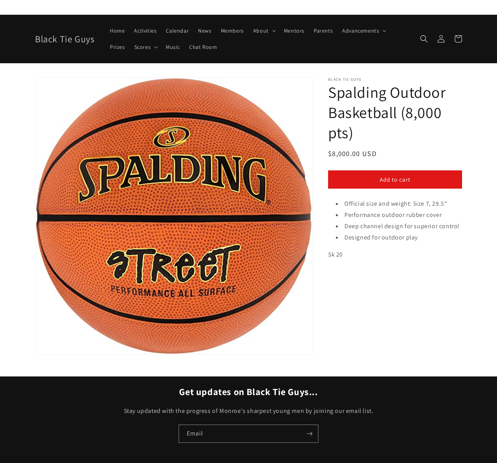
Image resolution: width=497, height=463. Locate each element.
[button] (263, 31)
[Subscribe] (309, 434)
